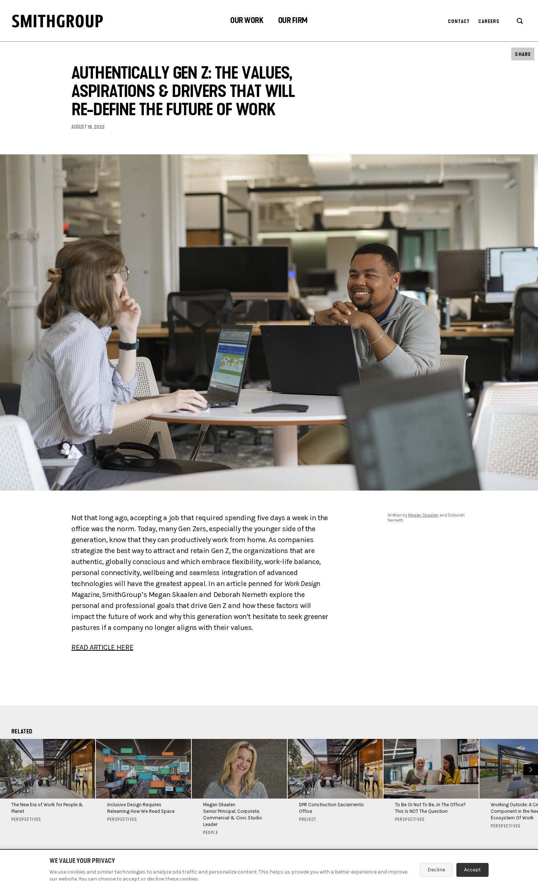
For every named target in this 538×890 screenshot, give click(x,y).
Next (530, 769)
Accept (472, 870)
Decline (436, 870)
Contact (459, 21)
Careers (489, 21)
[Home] (57, 21)
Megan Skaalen (423, 515)
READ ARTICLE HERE (102, 647)
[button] (246, 21)
